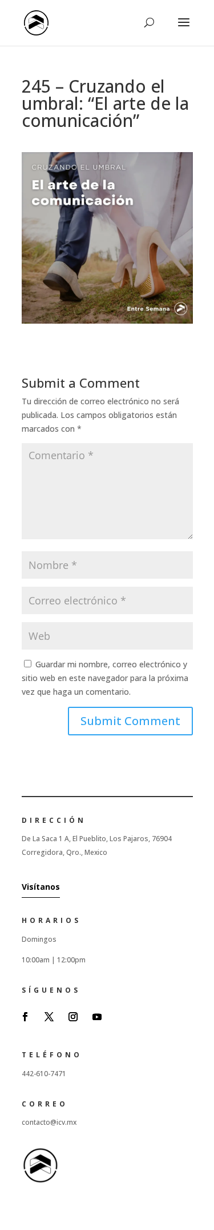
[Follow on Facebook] (25, 1017)
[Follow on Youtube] (97, 1017)
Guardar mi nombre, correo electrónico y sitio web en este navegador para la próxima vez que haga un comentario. (105, 678)
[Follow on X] (49, 1017)
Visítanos (41, 886)
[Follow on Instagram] (73, 1017)
